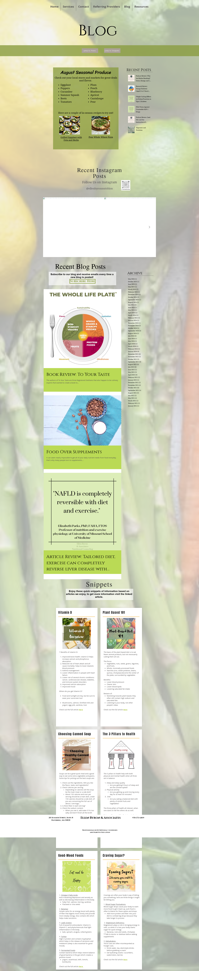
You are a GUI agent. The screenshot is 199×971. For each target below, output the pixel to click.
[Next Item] (149, 227)
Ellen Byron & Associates (100, 818)
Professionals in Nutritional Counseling (100, 830)
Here (81, 966)
